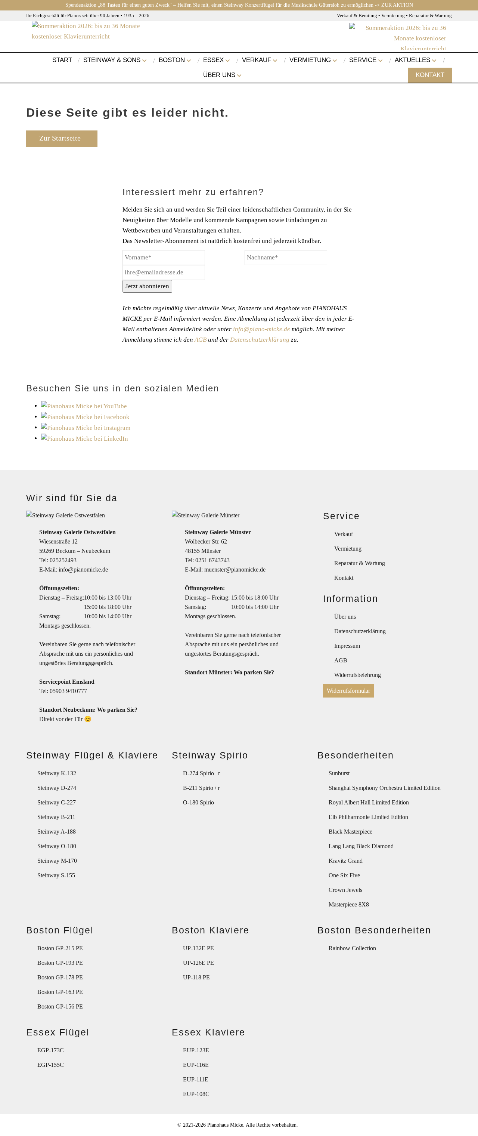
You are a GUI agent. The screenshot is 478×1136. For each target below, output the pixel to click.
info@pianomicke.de (83, 569)
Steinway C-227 (56, 802)
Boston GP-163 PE (60, 992)
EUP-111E (195, 1079)
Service (362, 60)
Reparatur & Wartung (359, 563)
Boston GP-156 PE (60, 1006)
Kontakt (430, 74)
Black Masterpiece (350, 831)
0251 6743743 (212, 560)
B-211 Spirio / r (201, 788)
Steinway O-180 (56, 846)
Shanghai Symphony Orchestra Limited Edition (385, 788)
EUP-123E (196, 1050)
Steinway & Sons (111, 60)
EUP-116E (196, 1065)
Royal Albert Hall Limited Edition (369, 802)
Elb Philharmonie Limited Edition (368, 817)
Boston (172, 60)
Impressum (347, 646)
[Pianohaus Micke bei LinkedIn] (84, 438)
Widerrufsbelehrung (357, 675)
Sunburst (339, 773)
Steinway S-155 (56, 875)
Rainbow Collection (352, 948)
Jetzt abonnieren (147, 286)
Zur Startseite (60, 138)
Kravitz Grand (346, 861)
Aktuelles (412, 60)
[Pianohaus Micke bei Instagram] (85, 427)
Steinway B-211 (56, 817)
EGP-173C (50, 1050)
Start (62, 60)
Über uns (219, 74)
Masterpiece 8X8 (349, 904)
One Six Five (344, 875)
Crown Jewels (345, 890)
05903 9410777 (68, 691)
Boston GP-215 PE (60, 948)
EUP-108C (196, 1094)
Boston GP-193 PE (60, 963)
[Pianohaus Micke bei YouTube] (84, 405)
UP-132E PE (198, 948)
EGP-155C (50, 1065)
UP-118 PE (196, 977)
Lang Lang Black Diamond (361, 846)
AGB (201, 339)
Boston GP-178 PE (60, 977)
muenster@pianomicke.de (235, 569)
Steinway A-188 (56, 831)
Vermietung (310, 60)
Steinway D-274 (56, 788)
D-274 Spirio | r (201, 773)
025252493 (63, 560)
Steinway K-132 (56, 773)
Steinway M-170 (57, 861)
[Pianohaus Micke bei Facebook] (85, 416)
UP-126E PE (198, 963)
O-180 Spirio (198, 802)
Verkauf (256, 60)
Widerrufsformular (348, 690)
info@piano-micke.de (261, 329)
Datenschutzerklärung (259, 339)
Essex (213, 60)
